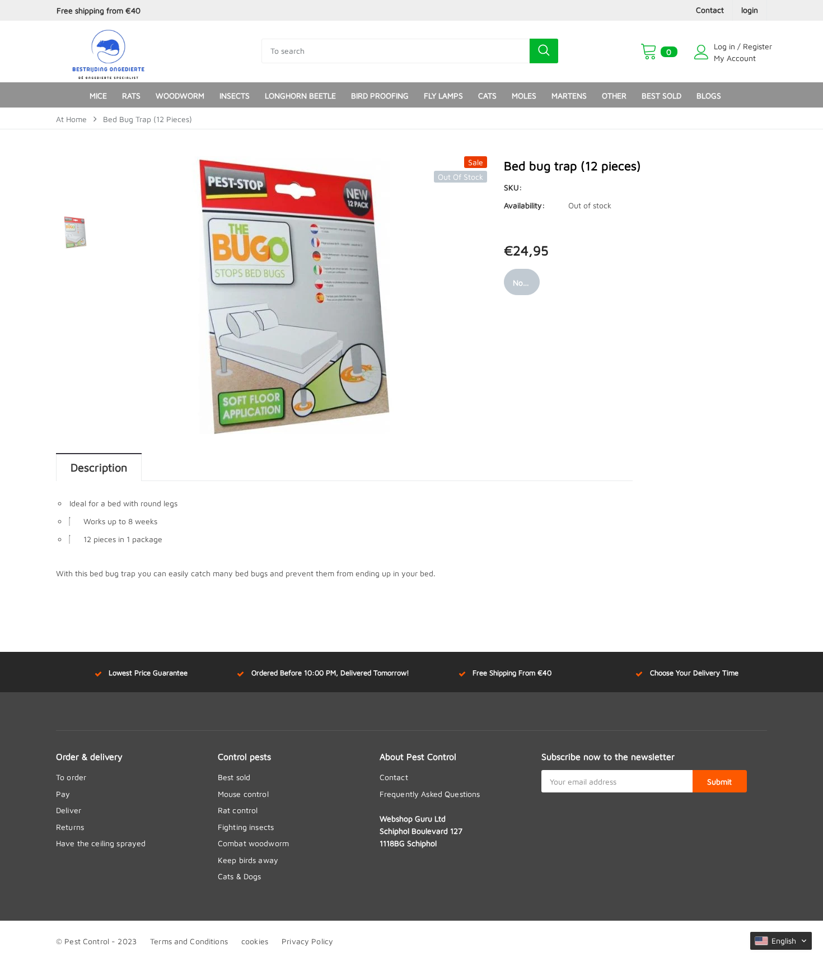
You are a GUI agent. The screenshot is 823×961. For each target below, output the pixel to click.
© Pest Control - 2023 (96, 941)
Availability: (524, 205)
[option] (169, 10)
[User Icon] (701, 52)
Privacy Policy (307, 941)
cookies (254, 941)
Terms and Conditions (189, 941)
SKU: (513, 187)
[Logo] (108, 51)
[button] (781, 941)
